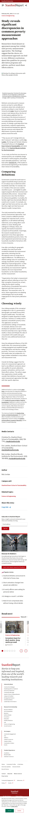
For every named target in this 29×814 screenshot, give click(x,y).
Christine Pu (12, 163)
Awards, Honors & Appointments (12, 694)
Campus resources (8, 739)
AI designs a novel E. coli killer (13, 596)
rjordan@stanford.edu (17, 458)
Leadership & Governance (10, 701)
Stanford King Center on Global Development (13, 414)
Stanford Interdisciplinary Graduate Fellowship (13, 419)
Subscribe (9, 774)
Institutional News (8, 700)
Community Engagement (10, 734)
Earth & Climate (7, 715)
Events (5, 745)
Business (6, 713)
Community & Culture (9, 743)
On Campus (7, 731)
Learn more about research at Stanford (14, 567)
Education (6, 719)
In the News (20, 764)
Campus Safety (7, 741)
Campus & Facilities (8, 696)
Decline (19, 811)
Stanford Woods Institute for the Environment (14, 149)
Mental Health (7, 755)
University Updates (6, 767)
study (12, 111)
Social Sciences (8, 726)
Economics (6, 717)
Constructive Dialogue (9, 687)
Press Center (5, 776)
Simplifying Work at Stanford (11, 689)
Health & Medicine (8, 720)
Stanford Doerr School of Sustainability (13, 145)
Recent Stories (5, 769)
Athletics (6, 738)
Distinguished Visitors (9, 698)
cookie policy (14, 806)
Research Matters (8, 709)
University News (8, 684)
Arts (5, 736)
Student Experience (9, 750)
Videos (3, 764)
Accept (9, 811)
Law (5, 722)
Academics (6, 753)
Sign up (5, 528)
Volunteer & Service (9, 756)
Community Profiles (11, 764)
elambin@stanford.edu (10, 450)
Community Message (9, 692)
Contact (4, 774)
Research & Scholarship (10, 707)
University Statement (9, 690)
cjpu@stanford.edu (13, 441)
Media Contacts (18, 774)
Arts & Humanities (8, 711)
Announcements (16, 767)
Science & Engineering (8, 15)
